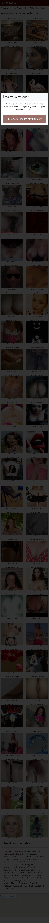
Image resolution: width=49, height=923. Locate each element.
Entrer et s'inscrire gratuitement (24, 119)
